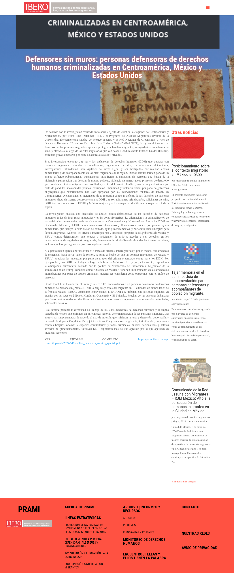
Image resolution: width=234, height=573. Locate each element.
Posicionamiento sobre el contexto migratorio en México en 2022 (190, 170)
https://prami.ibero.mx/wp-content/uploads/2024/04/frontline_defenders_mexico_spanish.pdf (107, 341)
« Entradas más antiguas (183, 481)
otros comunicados (197, 421)
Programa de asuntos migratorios (193, 180)
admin (179, 299)
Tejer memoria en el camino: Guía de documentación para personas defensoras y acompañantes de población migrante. (190, 283)
